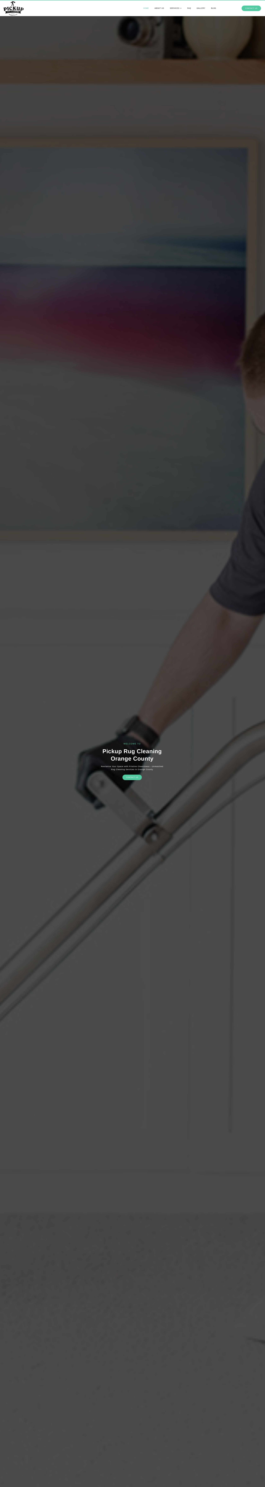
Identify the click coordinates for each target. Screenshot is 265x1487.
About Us (159, 8)
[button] (175, 8)
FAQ (189, 8)
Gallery (201, 8)
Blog (213, 8)
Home (146, 8)
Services (174, 8)
